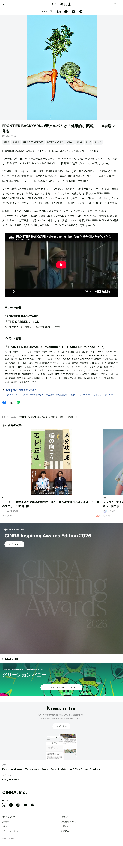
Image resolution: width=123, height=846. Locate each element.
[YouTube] (73, 12)
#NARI (79, 142)
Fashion (96, 769)
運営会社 (65, 817)
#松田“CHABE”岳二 (55, 142)
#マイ (88, 142)
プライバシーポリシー (11, 831)
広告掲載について (69, 821)
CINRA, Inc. (14, 792)
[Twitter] (52, 12)
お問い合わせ (67, 826)
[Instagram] (59, 12)
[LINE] (80, 12)
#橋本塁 (16, 142)
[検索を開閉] (115, 4)
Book (53, 769)
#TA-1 (6, 142)
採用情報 (5, 821)
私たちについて (8, 817)
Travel (85, 769)
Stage (45, 769)
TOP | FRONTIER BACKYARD (21, 390)
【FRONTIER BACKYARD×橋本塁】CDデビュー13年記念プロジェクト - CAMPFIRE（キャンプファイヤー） (61, 394)
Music (13, 417)
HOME (5, 417)
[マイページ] (3, 4)
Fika (4, 779)
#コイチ (98, 142)
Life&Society (65, 769)
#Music (70, 142)
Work (77, 769)
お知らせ (5, 826)
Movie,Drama (32, 769)
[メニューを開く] (119, 4)
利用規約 (65, 831)
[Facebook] (66, 12)
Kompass (14, 779)
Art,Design (16, 769)
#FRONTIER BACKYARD (33, 142)
